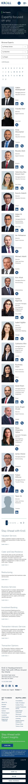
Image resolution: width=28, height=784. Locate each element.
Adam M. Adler (16, 230)
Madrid (17, 419)
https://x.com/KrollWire (13, 686)
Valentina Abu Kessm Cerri (16, 188)
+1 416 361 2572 (22, 145)
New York (18, 121)
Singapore (18, 466)
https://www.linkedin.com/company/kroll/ (10, 686)
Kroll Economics (19, 372)
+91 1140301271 (22, 317)
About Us (4, 702)
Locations (4, 715)
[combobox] (18, 690)
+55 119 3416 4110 (22, 188)
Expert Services (19, 114)
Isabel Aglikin (16, 338)
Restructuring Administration (19, 222)
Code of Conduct (20, 703)
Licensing (18, 718)
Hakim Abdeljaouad (16, 103)
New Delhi (18, 314)
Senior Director (19, 369)
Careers (4, 711)
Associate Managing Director (20, 304)
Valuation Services (20, 94)
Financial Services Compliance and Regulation (20, 392)
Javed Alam (16, 401)
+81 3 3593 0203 (22, 209)
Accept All (14, 771)
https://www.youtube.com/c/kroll (16, 686)
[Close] (25, 759)
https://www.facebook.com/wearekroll (3, 686)
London (17, 356)
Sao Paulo (18, 184)
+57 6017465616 (22, 167)
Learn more (5, 544)
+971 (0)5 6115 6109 (22, 103)
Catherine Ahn (16, 359)
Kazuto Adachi (16, 209)
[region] (14, 770)
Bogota (17, 163)
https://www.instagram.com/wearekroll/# (6, 686)
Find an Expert (5, 713)
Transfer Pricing (19, 482)
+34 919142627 (22, 423)
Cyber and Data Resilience (19, 262)
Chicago (17, 335)
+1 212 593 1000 (7, 681)
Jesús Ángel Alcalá (16, 423)
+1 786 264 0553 (22, 491)
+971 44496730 (16, 380)
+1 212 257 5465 (22, 230)
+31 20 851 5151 (16, 251)
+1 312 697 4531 (22, 338)
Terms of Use (19, 726)
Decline (14, 776)
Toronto (17, 142)
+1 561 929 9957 (16, 124)
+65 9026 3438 (16, 470)
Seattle (17, 269)
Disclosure (18, 714)
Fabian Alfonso (16, 491)
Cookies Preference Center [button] (21, 707)
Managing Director (20, 92)
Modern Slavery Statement (20, 721)
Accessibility (19, 701)
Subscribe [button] (7, 745)
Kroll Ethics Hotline (21, 716)
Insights (4, 706)
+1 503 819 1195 (16, 272)
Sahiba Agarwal (16, 317)
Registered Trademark (5, 720)
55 (21, 523)
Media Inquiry (5, 717)
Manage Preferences (14, 780)
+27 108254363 (16, 293)
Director (17, 111)
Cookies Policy (19, 705)
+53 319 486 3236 (16, 448)
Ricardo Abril (16, 167)
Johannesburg (19, 290)
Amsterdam (18, 248)
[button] (19, 3)
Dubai (16, 100)
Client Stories (5, 709)
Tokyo (17, 205)
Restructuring (19, 282)
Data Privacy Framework (19, 711)
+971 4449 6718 (22, 401)
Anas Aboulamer (16, 145)
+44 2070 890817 (22, 359)
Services (4, 704)
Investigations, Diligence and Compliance (19, 309)
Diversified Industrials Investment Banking (20, 329)
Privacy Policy (19, 724)
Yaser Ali (16, 512)
